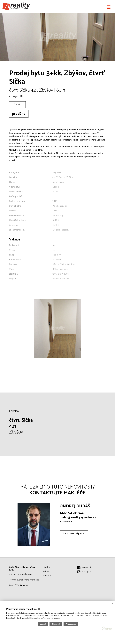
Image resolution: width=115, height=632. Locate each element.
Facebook (86, 567)
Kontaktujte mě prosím (74, 533)
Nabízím (46, 571)
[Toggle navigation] (108, 7)
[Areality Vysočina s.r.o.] (16, 6)
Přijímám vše (71, 624)
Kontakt (17, 104)
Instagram (86, 571)
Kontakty (47, 576)
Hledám (46, 567)
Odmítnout (56, 624)
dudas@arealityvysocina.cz (78, 517)
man (24, 585)
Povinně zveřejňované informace (24, 580)
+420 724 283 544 (72, 512)
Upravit (43, 624)
